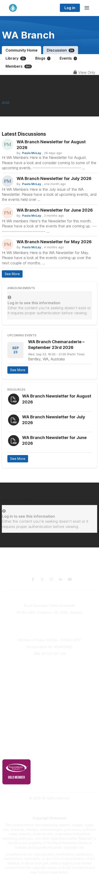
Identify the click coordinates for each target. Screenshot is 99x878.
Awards (49, 689)
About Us (49, 662)
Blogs (42, 58)
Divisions (49, 675)
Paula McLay (31, 153)
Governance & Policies (49, 746)
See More (12, 274)
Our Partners (49, 717)
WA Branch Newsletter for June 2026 (55, 210)
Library (15, 58)
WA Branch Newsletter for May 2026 (54, 241)
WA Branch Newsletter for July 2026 (54, 178)
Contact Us (49, 738)
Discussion (60, 50)
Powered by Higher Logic (49, 806)
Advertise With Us (49, 724)
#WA (6, 102)
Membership (49, 731)
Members (18, 66)
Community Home (22, 50)
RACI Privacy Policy (49, 753)
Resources (49, 710)
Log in (69, 8)
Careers (50, 696)
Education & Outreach (49, 704)
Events (68, 58)
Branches (49, 669)
